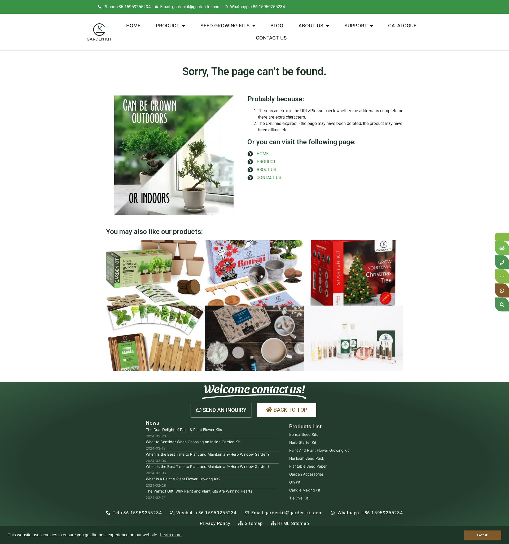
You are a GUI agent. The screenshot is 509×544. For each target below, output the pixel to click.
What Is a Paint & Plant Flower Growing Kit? (183, 479)
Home (133, 25)
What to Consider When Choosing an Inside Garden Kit (193, 441)
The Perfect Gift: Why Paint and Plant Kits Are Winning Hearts (199, 491)
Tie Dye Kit (298, 498)
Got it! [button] (483, 535)
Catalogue (402, 25)
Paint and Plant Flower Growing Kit (319, 450)
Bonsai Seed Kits (303, 434)
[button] (221, 410)
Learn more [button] (171, 535)
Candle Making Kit (304, 490)
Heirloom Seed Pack (306, 458)
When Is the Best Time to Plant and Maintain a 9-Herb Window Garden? (207, 454)
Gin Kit (294, 482)
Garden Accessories (306, 474)
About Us (311, 25)
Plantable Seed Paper (308, 466)
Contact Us (271, 38)
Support (355, 25)
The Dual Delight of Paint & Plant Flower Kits (184, 429)
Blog (276, 25)
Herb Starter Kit (302, 442)
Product (167, 25)
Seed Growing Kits (225, 25)
